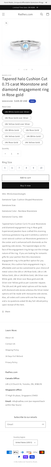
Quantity (5, 148)
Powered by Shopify (31, 462)
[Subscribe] (43, 424)
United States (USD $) (24, 442)
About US (9, 337)
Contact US (10, 344)
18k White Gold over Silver (17, 112)
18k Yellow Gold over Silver (17, 124)
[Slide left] (19, 69)
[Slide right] (32, 69)
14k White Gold (34, 136)
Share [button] (7, 311)
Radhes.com (21, 462)
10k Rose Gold (32, 130)
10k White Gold (12, 130)
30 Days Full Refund (14, 356)
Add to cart (25, 177)
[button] (3, 14)
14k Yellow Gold (32, 142)
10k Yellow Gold (12, 136)
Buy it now (25, 185)
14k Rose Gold (11, 142)
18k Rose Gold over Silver (16, 118)
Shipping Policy (12, 350)
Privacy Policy (11, 362)
